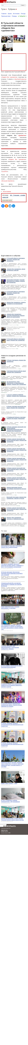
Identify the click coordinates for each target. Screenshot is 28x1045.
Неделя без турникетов (9, 77)
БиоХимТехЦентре (20, 79)
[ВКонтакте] (3, 206)
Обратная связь (4, 830)
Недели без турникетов (17, 159)
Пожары (14, 16)
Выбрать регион (4, 831)
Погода (23, 13)
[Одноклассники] (6, 206)
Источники (16, 13)
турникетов (22, 135)
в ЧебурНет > (22, 16)
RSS (9, 832)
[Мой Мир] (13, 206)
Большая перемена (8, 181)
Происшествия (5, 16)
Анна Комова (7, 191)
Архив (10, 13)
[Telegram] (10, 206)
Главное (3, 13)
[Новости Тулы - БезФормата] (8, 1)
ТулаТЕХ (4, 171)
